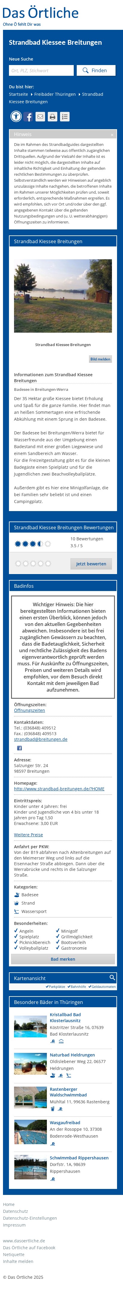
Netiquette (13, 1254)
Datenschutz (15, 1211)
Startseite (18, 94)
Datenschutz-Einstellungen (30, 1218)
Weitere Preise (28, 834)
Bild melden (100, 359)
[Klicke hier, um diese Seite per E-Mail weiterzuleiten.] (40, 116)
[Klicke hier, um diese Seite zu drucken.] (52, 116)
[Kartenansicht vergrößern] (113, 978)
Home (9, 1204)
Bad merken (63, 959)
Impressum (14, 1225)
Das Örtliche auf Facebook (29, 1247)
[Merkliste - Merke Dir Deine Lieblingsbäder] (65, 116)
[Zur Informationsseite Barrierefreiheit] (16, 116)
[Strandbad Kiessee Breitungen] (63, 295)
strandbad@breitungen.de (40, 739)
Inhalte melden (18, 1261)
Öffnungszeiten (29, 710)
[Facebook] (19, 748)
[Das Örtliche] (43, 9)
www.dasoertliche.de (24, 1241)
